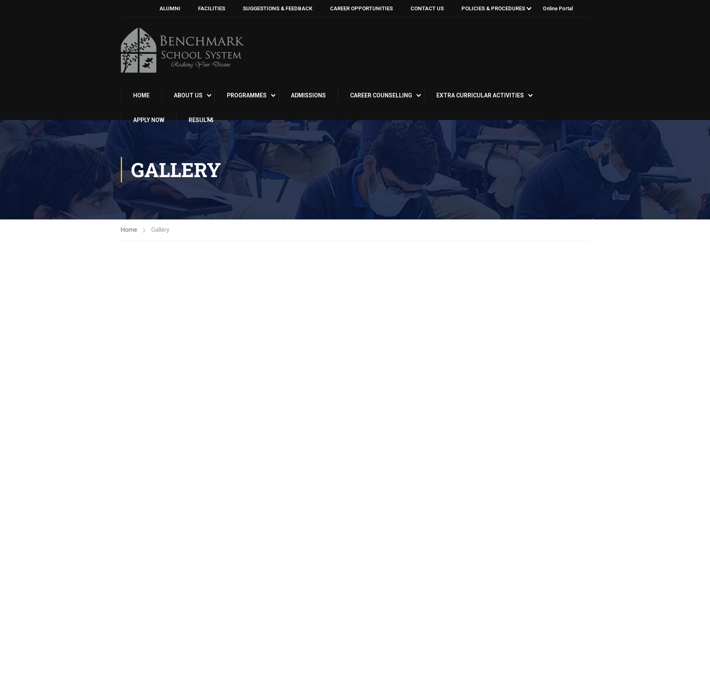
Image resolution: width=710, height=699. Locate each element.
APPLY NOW (148, 120)
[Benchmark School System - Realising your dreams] (182, 50)
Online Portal (558, 9)
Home (141, 95)
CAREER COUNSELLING (381, 95)
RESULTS (201, 120)
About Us (188, 95)
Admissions (308, 95)
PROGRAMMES (247, 95)
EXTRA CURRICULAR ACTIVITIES (480, 95)
